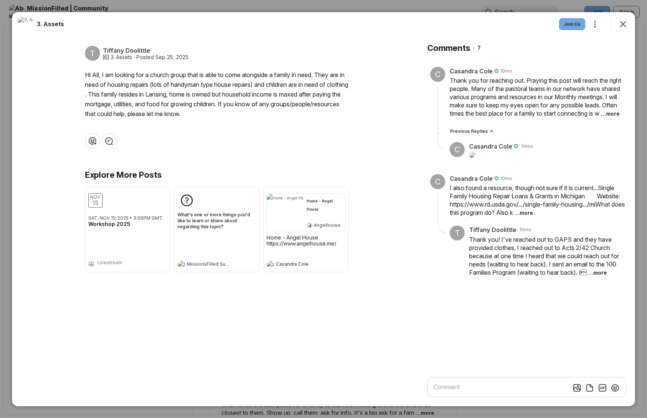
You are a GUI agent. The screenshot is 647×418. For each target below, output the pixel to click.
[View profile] (181, 264)
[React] (92, 141)
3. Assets (121, 57)
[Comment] (108, 140)
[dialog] (323, 209)
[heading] (209, 265)
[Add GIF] (602, 388)
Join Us (572, 24)
